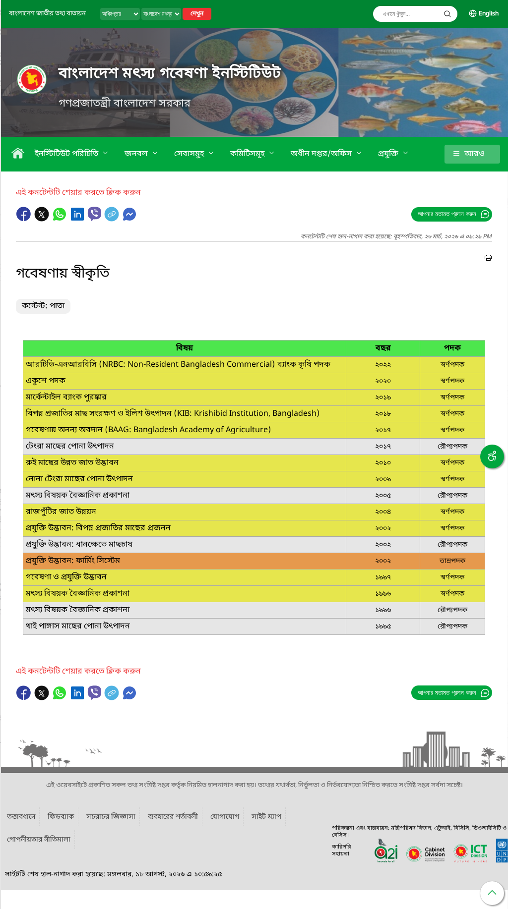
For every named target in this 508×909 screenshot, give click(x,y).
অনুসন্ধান (447, 14)
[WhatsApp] (60, 219)
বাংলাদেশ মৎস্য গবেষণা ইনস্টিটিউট (170, 74)
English (489, 14)
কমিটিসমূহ (248, 154)
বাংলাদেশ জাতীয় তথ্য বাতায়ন (47, 13)
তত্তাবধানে (21, 817)
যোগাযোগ (224, 817)
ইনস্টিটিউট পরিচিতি (67, 154)
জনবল (137, 154)
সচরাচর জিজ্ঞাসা (110, 817)
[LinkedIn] (78, 219)
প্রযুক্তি (389, 154)
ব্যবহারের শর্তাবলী (173, 817)
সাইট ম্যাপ (266, 817)
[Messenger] (129, 219)
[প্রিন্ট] (488, 259)
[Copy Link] (113, 219)
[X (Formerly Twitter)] (43, 219)
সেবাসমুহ (190, 154)
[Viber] (94, 214)
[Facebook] (25, 219)
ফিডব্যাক (61, 817)
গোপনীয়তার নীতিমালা (38, 840)
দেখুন (196, 14)
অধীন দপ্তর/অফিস (322, 154)
